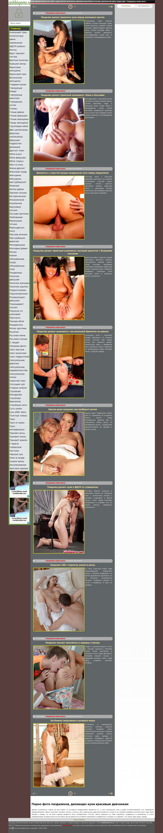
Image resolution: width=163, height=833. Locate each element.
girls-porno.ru (67, 825)
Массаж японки (18, 235)
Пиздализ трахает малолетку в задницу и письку (72, 643)
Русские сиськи (18, 339)
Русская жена (17, 336)
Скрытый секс (17, 381)
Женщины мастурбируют (17, 180)
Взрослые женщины (15, 69)
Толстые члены (18, 416)
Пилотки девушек (14, 278)
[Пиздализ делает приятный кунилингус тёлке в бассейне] (59, 129)
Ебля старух (16, 161)
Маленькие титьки (15, 222)
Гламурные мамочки (15, 96)
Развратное (16, 325)
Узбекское (15, 447)
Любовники (16, 217)
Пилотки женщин (19, 283)
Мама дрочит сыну (17, 229)
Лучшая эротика (18, 214)
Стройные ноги (18, 405)
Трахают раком (18, 440)
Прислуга (14, 318)
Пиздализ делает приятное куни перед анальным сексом (72, 17)
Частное (14, 451)
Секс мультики (17, 353)
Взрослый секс (18, 74)
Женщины (15, 175)
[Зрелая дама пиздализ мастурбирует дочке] (59, 444)
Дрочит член (16, 151)
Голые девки (16, 112)
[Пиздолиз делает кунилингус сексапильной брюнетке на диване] (59, 366)
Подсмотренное (18, 294)
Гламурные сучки (15, 103)
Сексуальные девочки (17, 362)
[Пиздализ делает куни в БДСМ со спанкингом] (59, 522)
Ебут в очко (16, 165)
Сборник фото (17, 346)
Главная (16, 29)
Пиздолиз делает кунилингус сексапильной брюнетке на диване (73, 332)
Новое (13, 256)
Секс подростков (19, 357)
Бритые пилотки (18, 60)
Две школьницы (18, 130)
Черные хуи (16, 454)
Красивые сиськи (15, 208)
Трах (12, 419)
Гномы (13, 109)
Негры (13, 252)
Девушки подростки (15, 142)
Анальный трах (18, 32)
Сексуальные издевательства (18, 368)
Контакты (79, 820)
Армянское (15, 43)
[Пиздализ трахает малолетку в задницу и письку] (59, 677)
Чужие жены (16, 461)
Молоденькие (17, 245)
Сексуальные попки (17, 375)
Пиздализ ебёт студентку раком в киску (72, 565)
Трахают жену (17, 437)
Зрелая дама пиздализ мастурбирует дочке (72, 409)
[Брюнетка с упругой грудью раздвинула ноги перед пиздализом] (59, 207)
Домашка (14, 147)
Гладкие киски (17, 85)
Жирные (14, 186)
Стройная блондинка (15, 393)
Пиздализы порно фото (55, 13)
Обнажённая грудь (16, 260)
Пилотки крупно (18, 287)
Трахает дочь (17, 433)
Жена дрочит (17, 168)
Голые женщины (18, 119)
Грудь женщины (18, 123)
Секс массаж (16, 350)
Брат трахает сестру (17, 55)
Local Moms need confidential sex (19, 492)
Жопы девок (16, 189)
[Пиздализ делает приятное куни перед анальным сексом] (59, 52)
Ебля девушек (17, 158)
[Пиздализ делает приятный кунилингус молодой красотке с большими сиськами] (59, 288)
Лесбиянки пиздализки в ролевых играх (72, 721)
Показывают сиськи (16, 305)
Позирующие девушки (17, 299)
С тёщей (14, 343)
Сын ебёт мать (17, 412)
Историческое (17, 196)
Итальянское (16, 200)
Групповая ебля (18, 126)
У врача (14, 444)
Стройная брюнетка (15, 400)
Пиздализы (15, 273)
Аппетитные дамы (16, 37)
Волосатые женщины (15, 79)
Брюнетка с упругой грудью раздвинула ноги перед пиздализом (73, 173)
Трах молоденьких (17, 428)
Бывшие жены (17, 64)
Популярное (126, 6)
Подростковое (17, 290)
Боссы (13, 50)
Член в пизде (16, 458)
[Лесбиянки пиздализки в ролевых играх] (59, 755)
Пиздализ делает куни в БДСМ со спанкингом (72, 487)
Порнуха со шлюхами (16, 312)
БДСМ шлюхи (17, 46)
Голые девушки (18, 116)
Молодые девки (18, 249)
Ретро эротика (17, 328)
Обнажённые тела (17, 267)
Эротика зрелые (18, 469)
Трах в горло (16, 423)
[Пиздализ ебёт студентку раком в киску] (59, 599)
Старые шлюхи (18, 388)
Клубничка (15, 203)
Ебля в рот (15, 154)
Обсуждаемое (143, 6)
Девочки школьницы (16, 135)
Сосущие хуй (17, 384)
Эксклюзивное (17, 465)
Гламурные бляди (15, 89)
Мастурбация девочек (17, 239)
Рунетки (14, 332)
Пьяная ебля (16, 321)
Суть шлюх (15, 409)
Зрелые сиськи (18, 193)
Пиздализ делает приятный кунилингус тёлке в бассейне (72, 95)
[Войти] (18, 13)
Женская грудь (18, 172)
